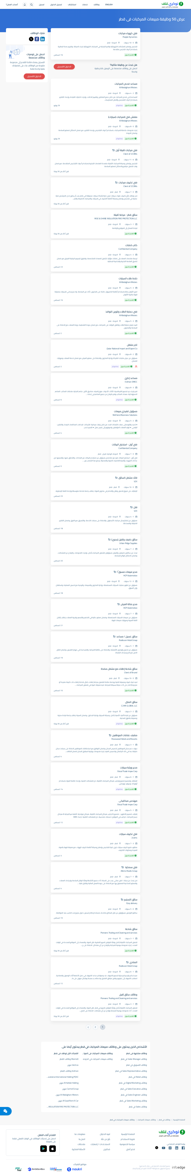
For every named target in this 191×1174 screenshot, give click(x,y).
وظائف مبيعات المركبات (147, 1120)
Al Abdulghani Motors (128, 87)
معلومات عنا (79, 1134)
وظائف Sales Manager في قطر (134, 1059)
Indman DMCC (131, 381)
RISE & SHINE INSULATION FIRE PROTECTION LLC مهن (61, 1106)
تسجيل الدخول (56, 4)
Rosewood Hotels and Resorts (124, 739)
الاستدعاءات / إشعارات (100, 1144)
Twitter (31, 39)
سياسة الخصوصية (127, 1144)
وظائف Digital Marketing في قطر (133, 1082)
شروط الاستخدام (128, 1139)
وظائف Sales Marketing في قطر (133, 1100)
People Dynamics (130, 37)
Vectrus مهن (72, 1065)
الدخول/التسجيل (64, 67)
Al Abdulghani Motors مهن (67, 1094)
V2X (135, 481)
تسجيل (41, 4)
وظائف (96, 4)
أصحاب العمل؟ (12, 4)
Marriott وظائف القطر (69, 1059)
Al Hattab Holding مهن (68, 1082)
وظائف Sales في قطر (138, 1106)
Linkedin (42, 39)
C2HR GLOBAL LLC (129, 705)
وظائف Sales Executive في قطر (133, 1088)
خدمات (85, 4)
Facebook (37, 39)
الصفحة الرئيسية (179, 1120)
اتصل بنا (82, 1139)
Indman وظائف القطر (69, 1071)
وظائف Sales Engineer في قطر (134, 1094)
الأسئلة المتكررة (78, 1149)
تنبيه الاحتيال (105, 1134)
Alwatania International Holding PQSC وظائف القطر (61, 1077)
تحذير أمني (130, 1149)
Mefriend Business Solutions (125, 415)
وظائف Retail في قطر (138, 1077)
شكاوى (106, 1149)
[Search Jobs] (31, 5)
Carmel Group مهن (70, 1088)
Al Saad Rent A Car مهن (68, 1100)
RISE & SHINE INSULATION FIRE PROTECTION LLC (115, 218)
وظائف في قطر (164, 1120)
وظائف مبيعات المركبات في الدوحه (98, 1059)
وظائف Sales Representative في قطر (131, 1071)
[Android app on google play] (43, 1148)
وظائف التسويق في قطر (136, 1065)
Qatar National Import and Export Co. (121, 348)
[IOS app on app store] (52, 1148)
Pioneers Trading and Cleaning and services (119, 932)
